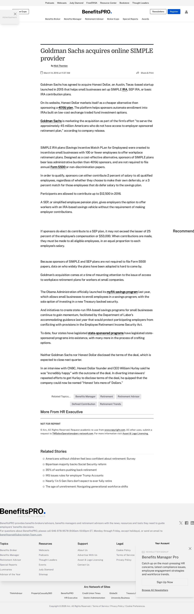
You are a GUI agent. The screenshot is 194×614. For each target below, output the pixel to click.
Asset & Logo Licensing (90, 560)
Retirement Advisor (10, 560)
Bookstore (124, 3)
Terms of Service (100, 606)
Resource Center (108, 3)
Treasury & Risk (133, 593)
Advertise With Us (87, 555)
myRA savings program (122, 292)
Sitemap (43, 574)
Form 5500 (58, 167)
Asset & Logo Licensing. (135, 433)
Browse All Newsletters (155, 590)
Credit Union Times (91, 593)
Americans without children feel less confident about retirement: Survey (90, 458)
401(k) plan (65, 107)
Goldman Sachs (51, 121)
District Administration (94, 598)
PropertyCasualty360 (41, 593)
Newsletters (158, 11)
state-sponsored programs (106, 333)
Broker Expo (21, 11)
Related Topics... (61, 396)
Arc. (69, 606)
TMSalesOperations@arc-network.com (72, 433)
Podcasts (49, 3)
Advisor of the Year (10, 574)
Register (174, 11)
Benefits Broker (8, 550)
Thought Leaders (140, 3)
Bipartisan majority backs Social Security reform (76, 464)
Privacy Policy (117, 606)
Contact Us (83, 564)
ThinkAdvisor (16, 593)
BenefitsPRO (67, 593)
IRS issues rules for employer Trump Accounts (74, 475)
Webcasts (62, 3)
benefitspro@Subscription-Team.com (21, 534)
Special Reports (8, 564)
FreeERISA (91, 3)
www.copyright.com (114, 430)
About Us (83, 550)
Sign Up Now (165, 582)
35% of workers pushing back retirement (71, 469)
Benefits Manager (9, 555)
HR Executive (70, 598)
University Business (120, 598)
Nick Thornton (61, 66)
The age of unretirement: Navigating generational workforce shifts (87, 486)
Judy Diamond (76, 3)
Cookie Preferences (135, 606)
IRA (124, 89)
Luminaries (6, 569)
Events (42, 564)
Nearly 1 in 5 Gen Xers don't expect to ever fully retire (79, 480)
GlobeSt (113, 593)
